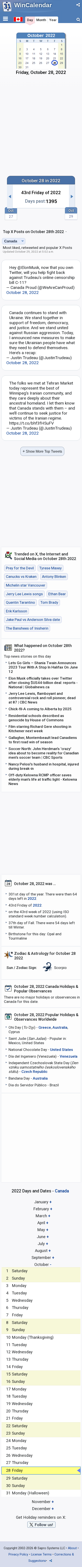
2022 (32, 898)
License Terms (41, 1554)
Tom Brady (49, 602)
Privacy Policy (18, 1554)
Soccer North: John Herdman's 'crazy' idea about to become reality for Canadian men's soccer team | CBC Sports (44, 753)
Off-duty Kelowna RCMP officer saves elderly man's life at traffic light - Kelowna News (43, 779)
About (72, 1548)
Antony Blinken (54, 577)
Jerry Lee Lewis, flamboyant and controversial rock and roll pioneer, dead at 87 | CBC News (42, 697)
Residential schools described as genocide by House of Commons (36, 717)
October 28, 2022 (22, 292)
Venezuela (68, 1056)
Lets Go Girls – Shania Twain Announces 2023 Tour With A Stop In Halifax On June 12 (43, 667)
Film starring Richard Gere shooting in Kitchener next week (40, 728)
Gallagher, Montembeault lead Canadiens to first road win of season (43, 739)
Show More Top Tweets (42, 451)
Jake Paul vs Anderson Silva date (33, 620)
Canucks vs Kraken (21, 577)
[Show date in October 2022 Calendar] (41, 54)
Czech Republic (34, 1071)
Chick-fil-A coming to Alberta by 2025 (40, 709)
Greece (44, 1027)
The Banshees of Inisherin (27, 628)
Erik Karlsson (16, 611)
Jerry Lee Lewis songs (24, 594)
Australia (59, 1027)
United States (61, 1049)
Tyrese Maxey (50, 568)
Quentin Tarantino (20, 602)
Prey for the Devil (20, 568)
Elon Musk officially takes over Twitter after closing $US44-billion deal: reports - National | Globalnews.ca (43, 682)
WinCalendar (33, 5)
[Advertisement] (41, 127)
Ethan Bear (57, 594)
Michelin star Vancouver (25, 585)
